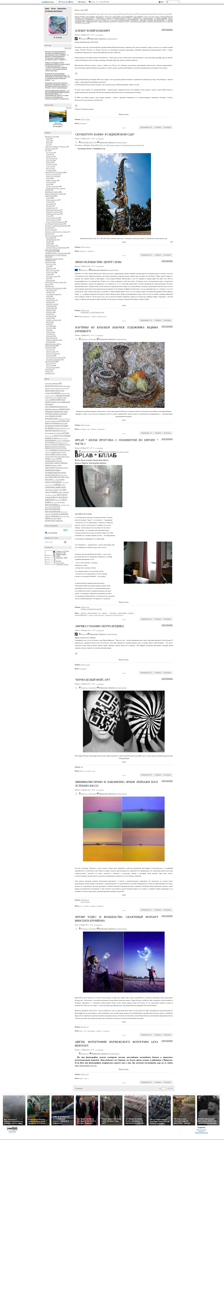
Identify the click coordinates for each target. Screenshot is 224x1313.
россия (48, 479)
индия (59, 416)
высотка (67, 393)
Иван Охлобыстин (84, 316)
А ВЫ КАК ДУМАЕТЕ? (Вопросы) (55, 147)
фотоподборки (52, 511)
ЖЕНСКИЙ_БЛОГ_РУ (88, 142)
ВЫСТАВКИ (50, 238)
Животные (49, 268)
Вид (162, 2)
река (46, 477)
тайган (47, 492)
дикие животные (57, 400)
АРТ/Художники (85, 119)
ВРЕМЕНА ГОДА (50, 137)
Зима (47, 139)
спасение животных (55, 487)
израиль (52, 416)
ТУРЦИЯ (49, 334)
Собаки (48, 202)
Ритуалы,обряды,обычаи (54, 358)
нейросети (48, 452)
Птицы (48, 216)
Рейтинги (83, 2)
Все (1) (68, 108)
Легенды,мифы (51, 352)
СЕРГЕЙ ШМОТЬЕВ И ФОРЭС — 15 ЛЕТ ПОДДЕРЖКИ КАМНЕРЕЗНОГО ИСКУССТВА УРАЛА (57, 92)
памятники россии (63, 456)
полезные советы (52, 463)
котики (65, 433)
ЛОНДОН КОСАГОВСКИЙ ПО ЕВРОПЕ (93, 613)
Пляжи (48, 274)
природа (49, 470)
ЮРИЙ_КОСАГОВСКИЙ (89, 452)
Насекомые (50, 204)
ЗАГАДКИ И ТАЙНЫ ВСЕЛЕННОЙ (56, 226)
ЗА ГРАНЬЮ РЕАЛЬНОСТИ (54, 224)
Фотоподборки (51, 367)
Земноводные (50, 208)
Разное (47, 284)
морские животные (56, 448)
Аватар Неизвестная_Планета (57, 25)
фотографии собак (64, 505)
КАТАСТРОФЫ (50, 230)
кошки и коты (52, 438)
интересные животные (51, 421)
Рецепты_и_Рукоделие (88, 339)
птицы (57, 470)
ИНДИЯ (48, 314)
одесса (63, 452)
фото (59, 494)
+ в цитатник (99, 35)
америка (55, 383)
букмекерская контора (61, 388)
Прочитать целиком (113, 145)
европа (48, 409)
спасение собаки (51, 490)
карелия (48, 431)
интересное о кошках (64, 418)
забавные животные (54, 411)
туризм (54, 492)
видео (57, 393)
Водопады (49, 264)
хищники (47, 514)
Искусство (49, 160)
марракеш (62, 447)
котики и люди (49, 436)
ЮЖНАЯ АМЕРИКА (52, 340)
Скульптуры (50, 164)
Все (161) (68, 48)
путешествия (51, 472)
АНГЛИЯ (49, 298)
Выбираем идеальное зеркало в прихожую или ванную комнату (56, 83)
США (47, 330)
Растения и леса (51, 276)
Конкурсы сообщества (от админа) (56, 232)
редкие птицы (63, 475)
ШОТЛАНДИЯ (50, 338)
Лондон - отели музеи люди (96, 615)
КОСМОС (48, 234)
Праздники (49, 356)
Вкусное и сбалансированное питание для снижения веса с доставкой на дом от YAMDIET (55, 53)
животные (64, 409)
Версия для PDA (201, 1129)
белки (52, 388)
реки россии (58, 477)
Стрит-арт (49, 166)
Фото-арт (49, 168)
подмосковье (50, 461)
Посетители (60, 563)
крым (61, 444)
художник (54, 514)
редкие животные (52, 475)
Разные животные (52, 218)
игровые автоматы (59, 414)
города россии (63, 395)
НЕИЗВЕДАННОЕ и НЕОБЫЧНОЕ (56, 253)
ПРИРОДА (48, 262)
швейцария (54, 516)
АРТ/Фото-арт (85, 1027)
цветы (47, 516)
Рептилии (49, 206)
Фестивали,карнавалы (53, 360)
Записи (47, 8)
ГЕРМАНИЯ (50, 306)
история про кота (59, 428)
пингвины (53, 458)
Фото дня (58, 123)
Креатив (49, 162)
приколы (65, 467)
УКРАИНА (49, 292)
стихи (60, 490)
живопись (55, 409)
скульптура (82, 251)
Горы (47, 266)
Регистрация (64, 2)
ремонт (67, 477)
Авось (93, 2)
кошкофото (59, 440)
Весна (48, 143)
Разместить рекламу (201, 1132)
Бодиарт (49, 154)
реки (51, 477)
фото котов (58, 500)
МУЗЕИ (48, 242)
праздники (59, 468)
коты (55, 435)
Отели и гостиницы (52, 186)
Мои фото (49, 363)
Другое (48, 178)
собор (63, 485)
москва (54, 450)
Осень (48, 141)
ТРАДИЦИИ (49, 348)
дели (50, 398)
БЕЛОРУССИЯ (51, 304)
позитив (59, 461)
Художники (49, 170)
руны (54, 479)
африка (60, 386)
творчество (101, 429)
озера (47, 454)
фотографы (56, 507)
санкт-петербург (53, 482)
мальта (48, 447)
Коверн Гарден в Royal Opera (114, 615)
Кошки (48, 198)
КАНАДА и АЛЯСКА (52, 320)
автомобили (48, 383)
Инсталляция (50, 158)
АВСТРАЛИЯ (50, 290)
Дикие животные (51, 200)
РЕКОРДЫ (48, 286)
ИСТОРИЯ (48, 228)
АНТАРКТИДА (50, 300)
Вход (72, 2)
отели (47, 456)
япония (53, 518)
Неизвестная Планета (46, 11)
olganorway (84, 1053)
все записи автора (111, 39)
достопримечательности (56, 407)
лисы (68, 444)
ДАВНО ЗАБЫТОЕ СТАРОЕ (54, 194)
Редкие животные (52, 220)
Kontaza (83, 39)
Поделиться (167, 127)
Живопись (49, 156)
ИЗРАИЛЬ (49, 312)
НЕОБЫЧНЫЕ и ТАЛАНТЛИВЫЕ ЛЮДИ (98, 19)
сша (64, 489)
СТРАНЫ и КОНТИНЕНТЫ (53, 288)
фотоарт (98, 1031)
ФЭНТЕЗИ (48, 369)
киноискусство (102, 316)
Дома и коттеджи (51, 176)
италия (68, 428)
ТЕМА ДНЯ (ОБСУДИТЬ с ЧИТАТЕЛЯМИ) (53, 345)
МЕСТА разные (51, 270)
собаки (57, 484)
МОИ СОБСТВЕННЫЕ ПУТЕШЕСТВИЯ (52, 250)
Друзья (53, 8)
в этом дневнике (52, 533)
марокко (54, 447)
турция (60, 492)
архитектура (51, 386)
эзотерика (66, 516)
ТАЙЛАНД (49, 332)
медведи (48, 448)
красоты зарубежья (52, 444)
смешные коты (49, 485)
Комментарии (61, 8)
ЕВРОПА (49, 310)
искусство (63, 423)
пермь (47, 459)
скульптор (90, 251)
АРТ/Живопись (85, 900)
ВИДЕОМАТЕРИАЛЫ (52, 192)
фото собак (54, 502)
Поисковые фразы (62, 564)
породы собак (56, 465)
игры (46, 416)
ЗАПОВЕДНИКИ (51, 240)
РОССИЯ (49, 328)
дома (58, 402)
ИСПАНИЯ (49, 316)
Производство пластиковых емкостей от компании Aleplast (55, 74)
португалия (50, 467)
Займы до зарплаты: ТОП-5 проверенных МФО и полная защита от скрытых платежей (57, 64)
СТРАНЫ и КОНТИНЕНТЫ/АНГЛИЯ (91, 609)
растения (62, 473)
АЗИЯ (48, 296)
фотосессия (64, 511)
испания (49, 426)
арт (60, 383)
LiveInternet (48, 2)
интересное (51, 418)
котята (61, 436)
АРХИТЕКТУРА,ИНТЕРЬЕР (54, 172)
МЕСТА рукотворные (52, 236)
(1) (62, 66)
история (56, 426)
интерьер (55, 423)
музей (67, 450)
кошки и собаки (63, 438)
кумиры (93, 316)
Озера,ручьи (50, 272)
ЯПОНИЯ (49, 342)
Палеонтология (50, 148)
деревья (54, 397)
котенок (59, 433)
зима (66, 412)
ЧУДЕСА (48, 371)
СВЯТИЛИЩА (50, 246)
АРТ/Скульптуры (85, 247)
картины (56, 430)
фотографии (51, 504)
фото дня (57, 497)
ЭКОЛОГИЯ (49, 373)
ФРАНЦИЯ (49, 336)
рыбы (62, 480)
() (150, 127)
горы (46, 398)
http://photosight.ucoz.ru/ (86, 1065)
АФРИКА (49, 302)
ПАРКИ (48, 244)
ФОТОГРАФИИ (50, 361)
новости (54, 452)
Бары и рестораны (52, 174)
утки (46, 495)
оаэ (59, 452)
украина (66, 492)
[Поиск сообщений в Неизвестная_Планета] (65, 530)
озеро (52, 454)
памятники (53, 456)
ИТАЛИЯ (49, 318)
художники (63, 514)
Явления (49, 280)
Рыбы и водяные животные (55, 222)
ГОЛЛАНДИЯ (50, 308)
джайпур (60, 398)
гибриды (52, 395)
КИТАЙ (48, 322)
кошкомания (50, 440)
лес (65, 444)
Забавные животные (53, 214)
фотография (48, 507)
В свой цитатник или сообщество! (132, 145)
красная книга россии (61, 442)
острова (64, 454)
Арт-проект (50, 152)
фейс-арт (81, 771)
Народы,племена (52, 354)
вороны (63, 393)
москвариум (61, 450)
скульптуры (65, 482)
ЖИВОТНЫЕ (49, 196)
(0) (68, 55)
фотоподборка (52, 509)
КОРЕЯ (48, 324)
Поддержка (160, 2)
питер (59, 458)
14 (160, 1088)
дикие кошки (50, 402)
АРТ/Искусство (85, 310)
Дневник (167, 30)
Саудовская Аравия (52, 294)
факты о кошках (52, 495)
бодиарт (88, 771)
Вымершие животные (53, 210)
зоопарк (48, 414)
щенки (61, 516)
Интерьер (49, 182)
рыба (57, 480)
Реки (47, 278)
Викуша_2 (84, 270)
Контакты (201, 1131)
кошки (67, 435)
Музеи (48, 184)
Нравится (158, 127)
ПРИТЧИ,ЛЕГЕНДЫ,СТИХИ (54, 282)
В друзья (59, 37)
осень (57, 454)
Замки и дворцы (51, 180)
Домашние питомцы (53, 212)
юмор (47, 518)
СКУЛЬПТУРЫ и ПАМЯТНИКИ (56, 248)
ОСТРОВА (49, 326)
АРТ (46, 150)
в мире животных (57, 389)
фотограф (61, 502)
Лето (47, 145)
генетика (47, 395)
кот (55, 433)
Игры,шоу (49, 350)
